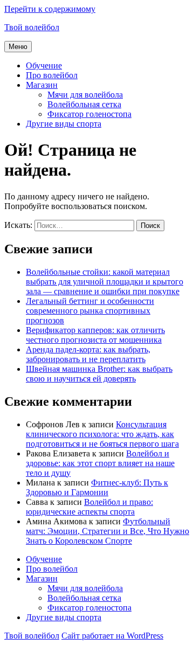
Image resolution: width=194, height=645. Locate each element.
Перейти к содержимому (49, 8)
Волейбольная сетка (84, 104)
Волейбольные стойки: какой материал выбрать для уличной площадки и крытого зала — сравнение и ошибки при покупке (104, 281)
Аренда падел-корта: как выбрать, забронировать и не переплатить (88, 354)
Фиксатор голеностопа (89, 114)
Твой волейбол (31, 27)
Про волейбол (52, 75)
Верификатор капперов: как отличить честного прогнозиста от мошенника (95, 334)
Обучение (44, 65)
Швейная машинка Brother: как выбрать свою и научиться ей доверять (99, 373)
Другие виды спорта (63, 123)
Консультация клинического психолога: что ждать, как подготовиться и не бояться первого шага (102, 434)
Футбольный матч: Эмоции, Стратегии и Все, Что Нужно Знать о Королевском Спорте (107, 531)
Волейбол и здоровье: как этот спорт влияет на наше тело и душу (100, 463)
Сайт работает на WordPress (112, 635)
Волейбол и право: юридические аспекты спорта (89, 506)
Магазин (42, 84)
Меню (18, 47)
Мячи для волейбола (85, 94)
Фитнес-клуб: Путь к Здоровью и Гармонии (97, 487)
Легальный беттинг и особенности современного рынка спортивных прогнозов (90, 310)
